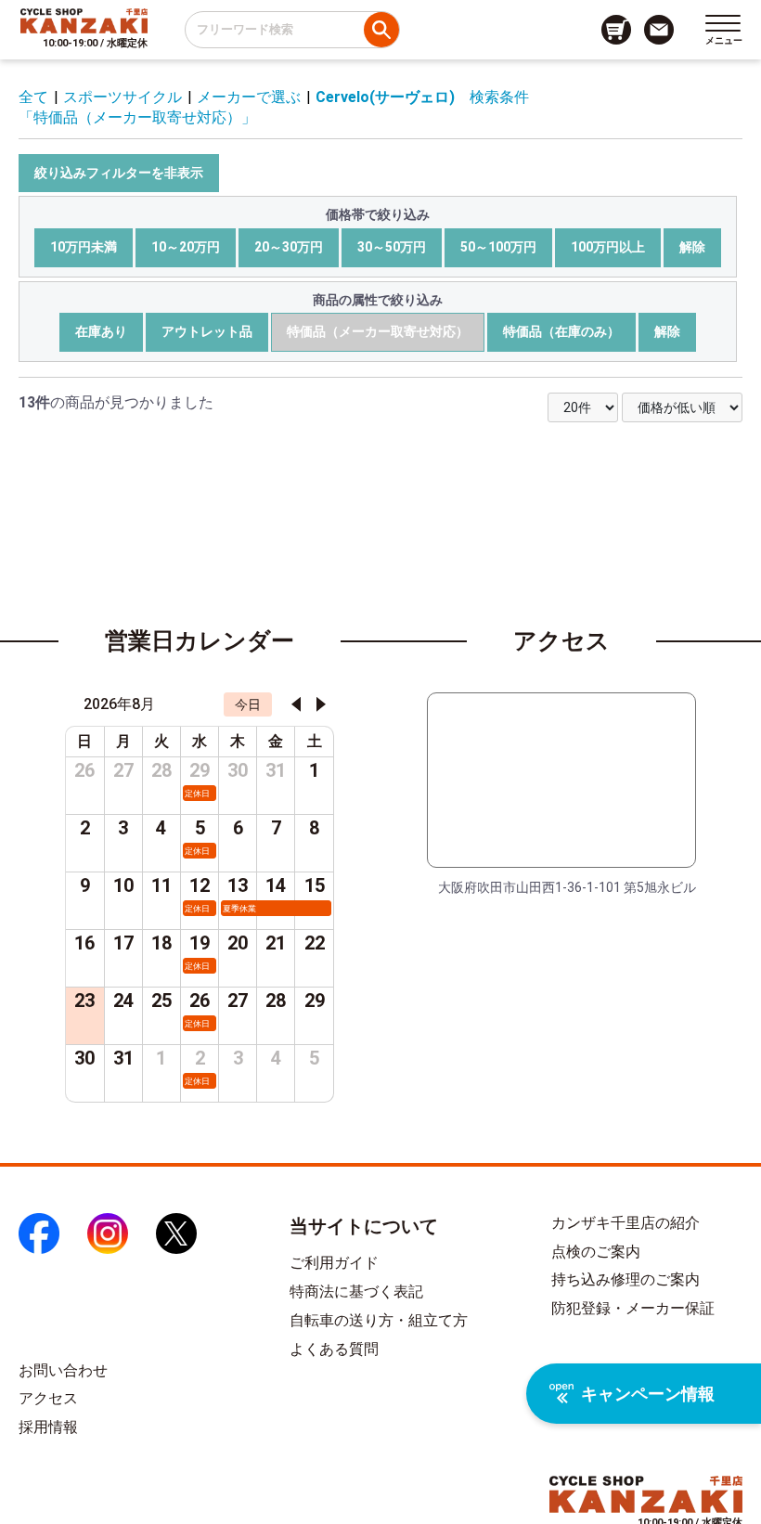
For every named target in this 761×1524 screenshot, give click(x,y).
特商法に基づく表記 (356, 1291)
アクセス (48, 1398)
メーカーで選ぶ (249, 97)
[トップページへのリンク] (84, 20)
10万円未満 (83, 246)
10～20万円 (185, 246)
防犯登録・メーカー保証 (633, 1308)
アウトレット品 (206, 331)
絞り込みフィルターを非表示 (118, 172)
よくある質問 (334, 1349)
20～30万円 (288, 246)
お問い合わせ (63, 1370)
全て (33, 97)
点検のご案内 (595, 1251)
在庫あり (101, 331)
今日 (248, 704)
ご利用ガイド (334, 1263)
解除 (692, 246)
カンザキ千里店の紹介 (625, 1223)
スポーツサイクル (122, 97)
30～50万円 (391, 246)
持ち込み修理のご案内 (625, 1279)
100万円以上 (608, 246)
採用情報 (48, 1427)
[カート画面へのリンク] (616, 30)
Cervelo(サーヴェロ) (385, 97)
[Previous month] (296, 704)
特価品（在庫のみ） (561, 331)
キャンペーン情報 (648, 1393)
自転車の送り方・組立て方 (379, 1320)
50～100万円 (498, 246)
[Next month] (321, 704)
